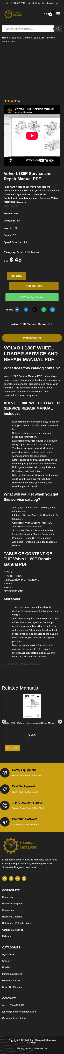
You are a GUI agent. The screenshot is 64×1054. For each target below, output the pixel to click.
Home (5, 37)
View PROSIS (11, 205)
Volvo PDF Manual (21, 37)
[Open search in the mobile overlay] (32, 28)
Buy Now (16, 276)
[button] (17, 309)
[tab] (32, 338)
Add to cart (34, 285)
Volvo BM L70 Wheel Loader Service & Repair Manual (30, 723)
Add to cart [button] (12, 748)
